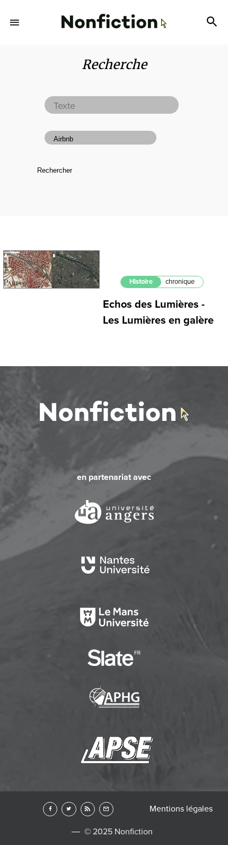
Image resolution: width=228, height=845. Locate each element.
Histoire (141, 281)
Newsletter (106, 809)
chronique (180, 281)
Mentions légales (181, 809)
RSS (88, 809)
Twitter (69, 809)
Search (213, 22)
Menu (14, 22)
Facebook (50, 809)
